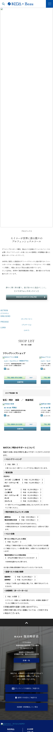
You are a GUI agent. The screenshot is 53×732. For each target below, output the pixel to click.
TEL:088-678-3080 (14, 377)
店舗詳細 (20, 382)
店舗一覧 (26, 660)
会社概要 (30, 729)
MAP (31, 377)
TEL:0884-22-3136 (14, 424)
